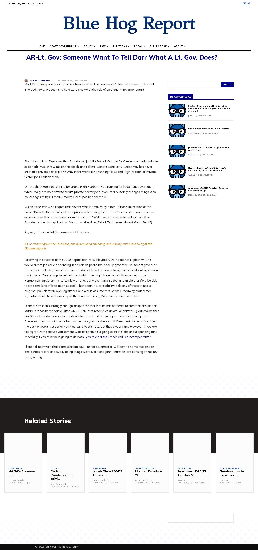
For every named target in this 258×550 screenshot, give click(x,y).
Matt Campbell (41, 81)
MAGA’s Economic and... (22, 473)
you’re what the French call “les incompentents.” (118, 337)
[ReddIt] (60, 69)
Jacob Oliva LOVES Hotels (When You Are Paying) (208, 148)
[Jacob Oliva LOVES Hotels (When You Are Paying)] (177, 151)
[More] (68, 69)
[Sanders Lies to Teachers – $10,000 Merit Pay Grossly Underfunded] (234, 448)
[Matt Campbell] (27, 80)
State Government (232, 468)
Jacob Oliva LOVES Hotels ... (107, 473)
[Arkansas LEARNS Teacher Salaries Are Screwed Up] (177, 191)
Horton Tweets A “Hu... (148, 473)
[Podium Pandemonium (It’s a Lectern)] (177, 130)
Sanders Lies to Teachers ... (232, 473)
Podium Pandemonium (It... (62, 475)
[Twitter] (245, 3)
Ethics (55, 468)
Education (99, 468)
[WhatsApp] (52, 69)
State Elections (145, 468)
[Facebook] (249, 3)
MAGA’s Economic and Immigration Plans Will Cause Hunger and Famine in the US (209, 108)
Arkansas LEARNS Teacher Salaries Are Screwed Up (208, 189)
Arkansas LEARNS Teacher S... (192, 473)
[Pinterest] (44, 69)
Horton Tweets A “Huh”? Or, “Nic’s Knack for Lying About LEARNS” (207, 169)
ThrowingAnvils (16, 480)
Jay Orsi (182, 480)
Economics (15, 468)
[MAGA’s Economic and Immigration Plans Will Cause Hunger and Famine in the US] (177, 110)
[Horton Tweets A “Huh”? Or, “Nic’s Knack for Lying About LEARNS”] (177, 171)
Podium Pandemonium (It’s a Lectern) (208, 128)
